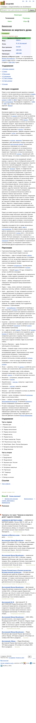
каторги (4, 100)
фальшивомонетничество (9, 401)
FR (33, 1)
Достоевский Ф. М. (8, 602)
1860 (17, 50)
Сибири (33, 94)
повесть (18, 40)
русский (18, 46)
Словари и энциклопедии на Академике (15, 7)
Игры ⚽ (26, 21)
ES (30, 1)
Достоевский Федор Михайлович (13, 555)
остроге (13, 140)
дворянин (19, 140)
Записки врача (28, 498)
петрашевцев (9, 102)
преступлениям (6, 229)
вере (24, 227)
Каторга (12, 168)
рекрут (17, 270)
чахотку (10, 375)
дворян (29, 255)
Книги (10, 21)
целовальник (18, 265)
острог (13, 133)
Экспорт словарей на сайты (7, 663)
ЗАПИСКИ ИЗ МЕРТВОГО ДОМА (12, 520)
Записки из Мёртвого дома (10, 535)
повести (4, 60)
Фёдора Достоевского (8, 58)
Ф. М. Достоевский (21, 43)
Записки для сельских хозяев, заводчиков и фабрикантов (10, 500)
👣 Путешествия (4, 660)
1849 (9, 100)
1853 (14, 100)
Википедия (18, 15)
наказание (5, 240)
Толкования (9, 18)
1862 (20, 53)
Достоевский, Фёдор (9, 641)
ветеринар (29, 395)
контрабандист (11, 308)
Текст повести (6, 483)
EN (23, 1)
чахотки (12, 379)
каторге (14, 116)
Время (10, 105)
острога (19, 154)
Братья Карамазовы (26, 415)
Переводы (26, 18)
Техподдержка (12, 657)
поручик (15, 382)
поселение (17, 325)
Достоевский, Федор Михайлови (12, 540)
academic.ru (7, 3)
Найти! (32, 10)
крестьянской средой (16, 144)
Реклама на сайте (20, 657)
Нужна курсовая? (15, 496)
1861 (20, 50)
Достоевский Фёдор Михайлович (13, 617)
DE (26, 1)
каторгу (26, 120)
